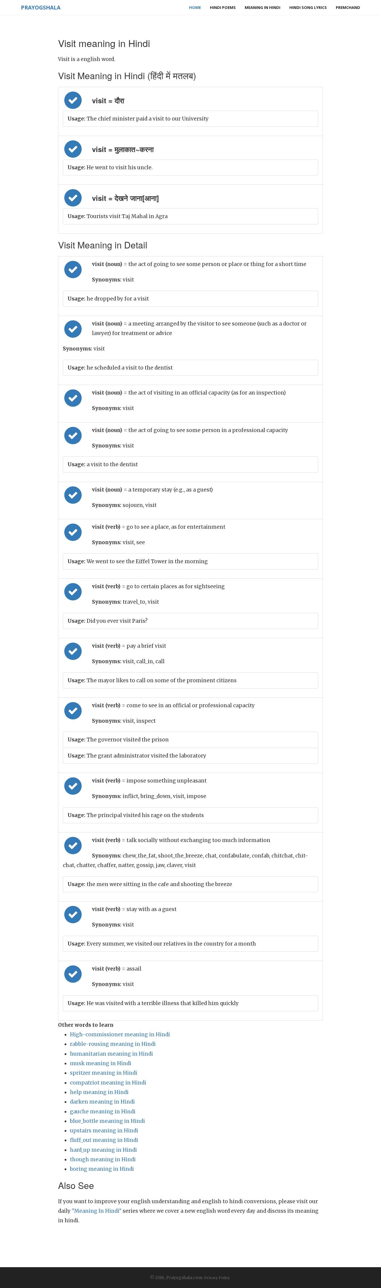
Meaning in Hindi (262, 7)
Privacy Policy (217, 1278)
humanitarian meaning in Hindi (111, 1054)
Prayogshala (40, 7)
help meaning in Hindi (99, 1092)
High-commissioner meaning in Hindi (120, 1034)
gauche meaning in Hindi (102, 1111)
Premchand (348, 7)
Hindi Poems (223, 7)
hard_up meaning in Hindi (103, 1150)
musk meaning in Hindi (100, 1063)
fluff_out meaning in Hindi (104, 1140)
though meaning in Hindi (103, 1159)
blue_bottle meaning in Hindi (107, 1121)
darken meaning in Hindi (102, 1101)
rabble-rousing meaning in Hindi (113, 1044)
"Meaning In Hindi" (96, 1211)
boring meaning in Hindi (102, 1169)
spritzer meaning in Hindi (103, 1073)
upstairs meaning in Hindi (104, 1130)
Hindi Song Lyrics (308, 7)
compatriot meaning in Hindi (108, 1082)
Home (195, 7)
